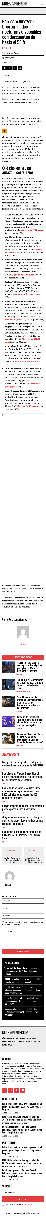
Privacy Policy (27, 1204)
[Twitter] (9, 68)
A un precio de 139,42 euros (27, 294)
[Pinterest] (15, 68)
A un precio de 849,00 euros (26, 361)
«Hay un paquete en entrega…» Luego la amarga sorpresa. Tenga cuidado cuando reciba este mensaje (22, 820)
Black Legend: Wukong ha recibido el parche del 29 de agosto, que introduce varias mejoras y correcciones (22, 777)
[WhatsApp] (20, 68)
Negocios (20, 746)
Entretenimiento (23, 691)
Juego (19, 674)
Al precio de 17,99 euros (31, 230)
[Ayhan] (4, 53)
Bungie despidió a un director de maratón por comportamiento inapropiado (23, 807)
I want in (21, 1199)
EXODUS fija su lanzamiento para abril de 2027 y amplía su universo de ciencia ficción (30, 684)
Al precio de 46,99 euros (22, 274)
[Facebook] (4, 68)
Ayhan (16, 53)
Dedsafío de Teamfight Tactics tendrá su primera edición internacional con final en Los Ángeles (29, 721)
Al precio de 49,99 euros (28, 406)
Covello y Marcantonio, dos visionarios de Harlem (12, 860)
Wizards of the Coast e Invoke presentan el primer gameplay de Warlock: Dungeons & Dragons (30, 666)
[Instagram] (10, 1090)
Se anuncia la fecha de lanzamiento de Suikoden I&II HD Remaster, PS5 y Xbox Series (21, 835)
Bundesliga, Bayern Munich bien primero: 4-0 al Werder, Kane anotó (33, 860)
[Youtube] (22, 1090)
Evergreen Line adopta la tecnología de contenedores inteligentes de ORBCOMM (22, 764)
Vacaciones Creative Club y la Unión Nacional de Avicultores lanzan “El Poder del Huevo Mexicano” (30, 738)
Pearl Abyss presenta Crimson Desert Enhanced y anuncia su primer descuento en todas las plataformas (30, 703)
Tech (4, 769)
